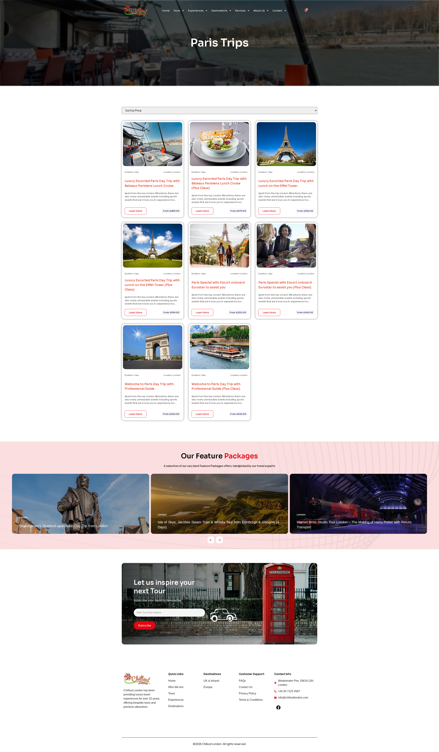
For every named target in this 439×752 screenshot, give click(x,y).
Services (240, 10)
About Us (259, 10)
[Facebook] (278, 707)
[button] (211, 540)
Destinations (219, 10)
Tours (176, 10)
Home (166, 10)
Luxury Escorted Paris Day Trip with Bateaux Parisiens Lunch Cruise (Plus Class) (219, 183)
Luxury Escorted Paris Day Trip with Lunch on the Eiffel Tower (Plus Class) (152, 284)
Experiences (196, 10)
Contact (277, 10)
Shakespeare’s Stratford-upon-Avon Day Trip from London (63, 526)
